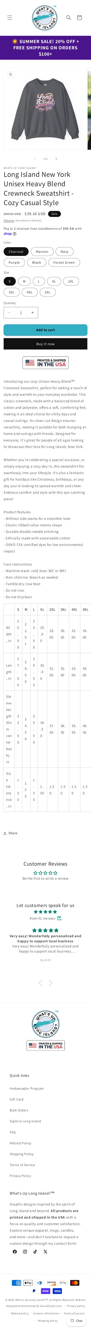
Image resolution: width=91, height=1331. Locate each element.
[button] (9, 17)
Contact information (46, 1313)
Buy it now (45, 344)
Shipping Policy (22, 1154)
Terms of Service (22, 1165)
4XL (30, 292)
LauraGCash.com (51, 1306)
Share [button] (12, 833)
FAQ (13, 1132)
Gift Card (17, 1099)
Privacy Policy (20, 1176)
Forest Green (64, 262)
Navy (64, 251)
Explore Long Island (25, 1121)
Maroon (42, 251)
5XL (48, 292)
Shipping (9, 220)
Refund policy (19, 1313)
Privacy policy (76, 1306)
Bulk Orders (19, 1110)
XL (54, 281)
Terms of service (74, 1313)
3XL (12, 292)
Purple (14, 262)
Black (36, 262)
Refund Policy (20, 1143)
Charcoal (16, 251)
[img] (45, 911)
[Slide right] (56, 159)
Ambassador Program (27, 1088)
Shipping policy (48, 1320)
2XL (71, 281)
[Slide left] (35, 159)
